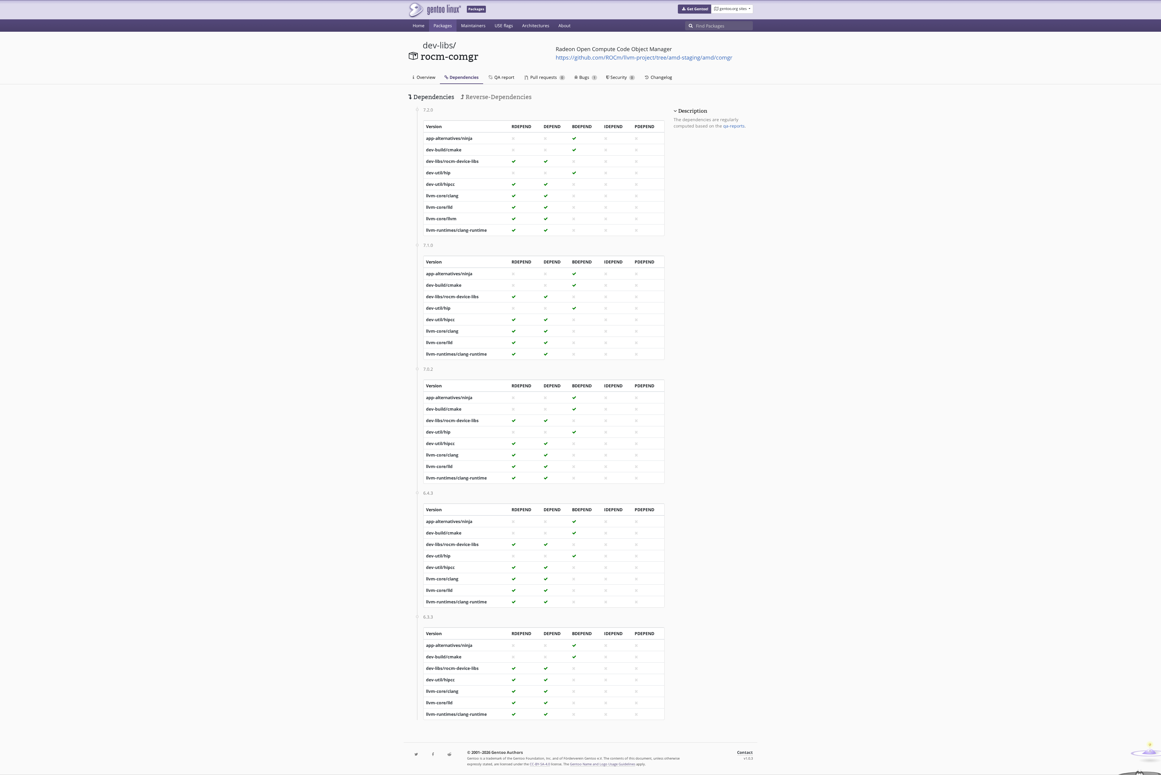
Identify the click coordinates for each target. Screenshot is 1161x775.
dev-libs (438, 45)
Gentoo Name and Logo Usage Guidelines (602, 764)
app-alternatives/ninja (449, 138)
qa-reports (734, 126)
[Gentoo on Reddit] (449, 754)
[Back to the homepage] (435, 9)
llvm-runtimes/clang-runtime (456, 230)
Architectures (535, 25)
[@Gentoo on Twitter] (416, 754)
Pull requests (546, 77)
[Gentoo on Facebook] (432, 754)
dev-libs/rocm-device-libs (452, 161)
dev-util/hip (438, 173)
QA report (503, 77)
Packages (443, 25)
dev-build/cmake (443, 150)
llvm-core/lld (439, 207)
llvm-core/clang (442, 196)
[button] (694, 9)
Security (621, 77)
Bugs (586, 77)
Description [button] (692, 111)
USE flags (504, 25)
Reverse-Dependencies (498, 97)
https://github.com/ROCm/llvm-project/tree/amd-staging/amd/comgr (644, 57)
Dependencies (463, 77)
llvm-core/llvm (441, 218)
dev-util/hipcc (440, 184)
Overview (425, 77)
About (564, 25)
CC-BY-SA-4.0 (540, 764)
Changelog (660, 77)
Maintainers (473, 25)
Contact (745, 752)
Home (418, 25)
